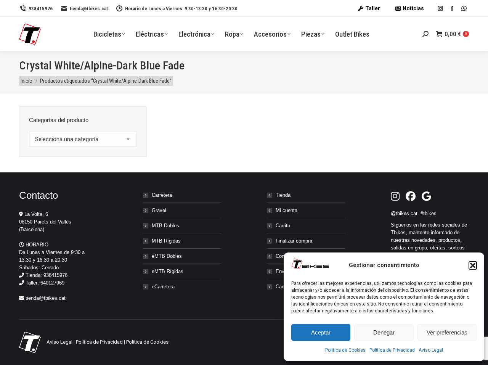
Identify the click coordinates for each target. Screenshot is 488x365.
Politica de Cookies (345, 350)
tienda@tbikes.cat (89, 8)
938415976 (41, 8)
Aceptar (321, 332)
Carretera (162, 195)
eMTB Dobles (167, 256)
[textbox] (66, 139)
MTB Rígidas (166, 241)
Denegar (384, 332)
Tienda (283, 195)
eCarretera (163, 286)
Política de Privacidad (392, 350)
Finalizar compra (294, 241)
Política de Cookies (147, 342)
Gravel (159, 210)
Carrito (283, 225)
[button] (473, 265)
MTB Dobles (165, 225)
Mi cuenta (286, 210)
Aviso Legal (431, 350)
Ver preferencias (447, 332)
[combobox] (83, 139)
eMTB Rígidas (167, 271)
